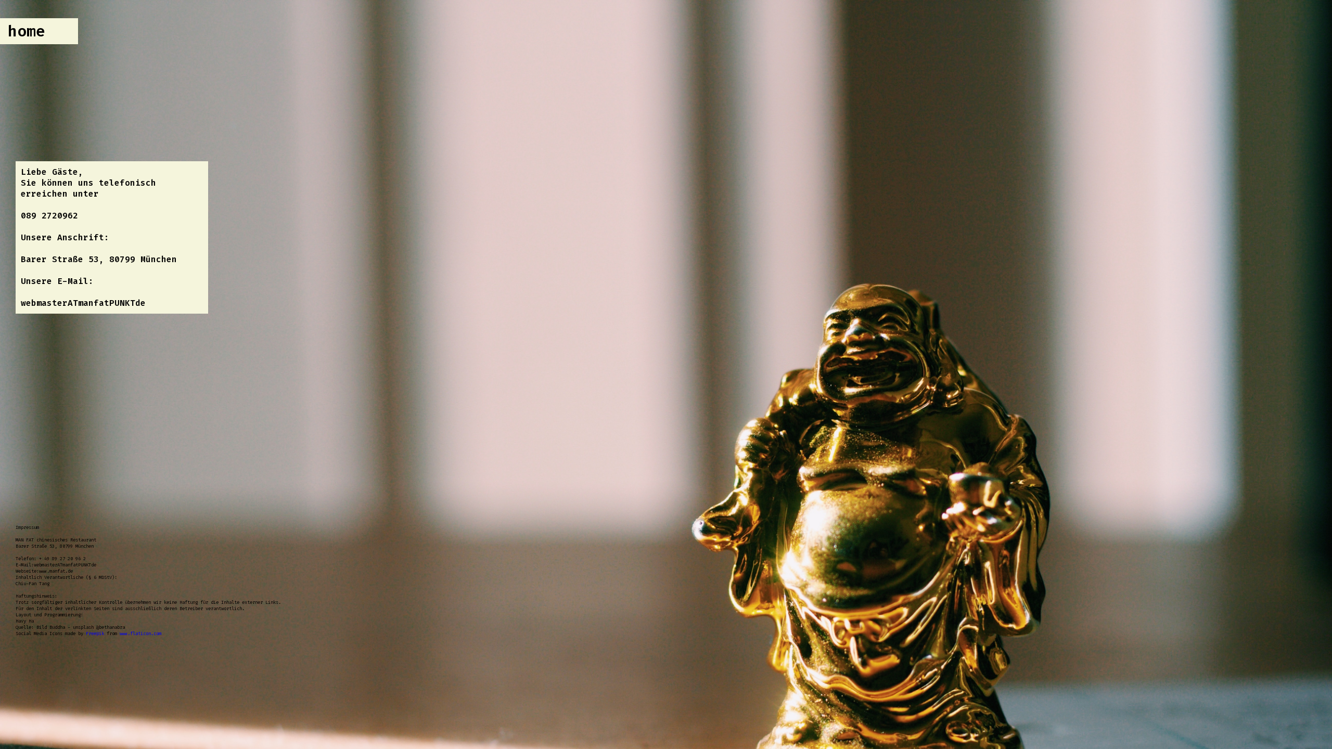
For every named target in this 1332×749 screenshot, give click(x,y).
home (26, 31)
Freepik (95, 633)
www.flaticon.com (140, 633)
